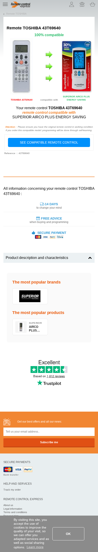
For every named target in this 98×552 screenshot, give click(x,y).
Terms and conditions (15, 512)
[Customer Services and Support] (82, 4)
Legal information (12, 508)
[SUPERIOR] (30, 296)
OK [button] (68, 534)
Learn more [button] (35, 547)
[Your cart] (92, 4)
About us (8, 505)
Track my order (12, 489)
